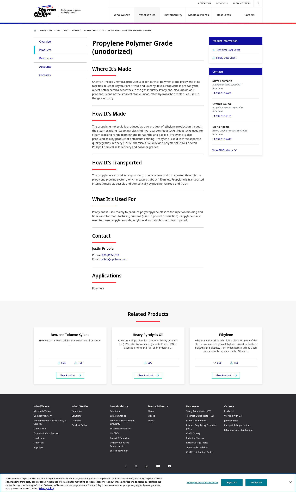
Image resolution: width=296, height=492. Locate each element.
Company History (43, 415)
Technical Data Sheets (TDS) (200, 415)
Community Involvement (46, 433)
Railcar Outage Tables (197, 442)
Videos (151, 415)
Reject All (232, 482)
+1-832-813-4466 (221, 93)
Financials (39, 442)
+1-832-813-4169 (221, 116)
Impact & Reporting (120, 438)
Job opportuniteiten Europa (238, 429)
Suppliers (38, 447)
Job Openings (231, 420)
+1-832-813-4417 (221, 139)
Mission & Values (42, 411)
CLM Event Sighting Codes (199, 452)
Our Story (115, 411)
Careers (249, 15)
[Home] (57, 11)
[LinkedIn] (147, 466)
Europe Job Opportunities (237, 425)
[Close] (290, 482)
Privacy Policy (46, 488)
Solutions (63, 30)
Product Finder (242, 3)
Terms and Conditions (197, 447)
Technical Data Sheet (228, 49)
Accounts (45, 67)
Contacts (45, 75)
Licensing (76, 420)
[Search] (258, 3)
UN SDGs (114, 433)
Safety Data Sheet (226, 57)
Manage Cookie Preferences (202, 482)
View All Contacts (222, 150)
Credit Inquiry (193, 433)
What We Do (147, 15)
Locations (222, 3)
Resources (224, 15)
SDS (63, 362)
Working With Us (233, 415)
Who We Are (122, 15)
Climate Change (118, 415)
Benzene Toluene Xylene (70, 334)
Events (151, 420)
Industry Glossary (195, 438)
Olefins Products (94, 30)
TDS (80, 362)
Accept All (256, 482)
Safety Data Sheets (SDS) (198, 411)
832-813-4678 (110, 255)
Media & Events (198, 15)
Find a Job (229, 411)
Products (45, 50)
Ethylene (226, 334)
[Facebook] (126, 466)
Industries (77, 411)
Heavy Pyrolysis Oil (148, 334)
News (151, 411)
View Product (67, 375)
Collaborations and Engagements (119, 444)
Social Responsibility (120, 428)
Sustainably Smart (119, 450)
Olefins (76, 30)
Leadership (39, 438)
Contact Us (204, 3)
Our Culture (40, 428)
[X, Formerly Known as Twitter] (136, 466)
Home (35, 30)
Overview (45, 41)
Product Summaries (196, 420)
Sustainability (173, 15)
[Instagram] (169, 466)
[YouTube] (158, 466)
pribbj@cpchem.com (114, 259)
